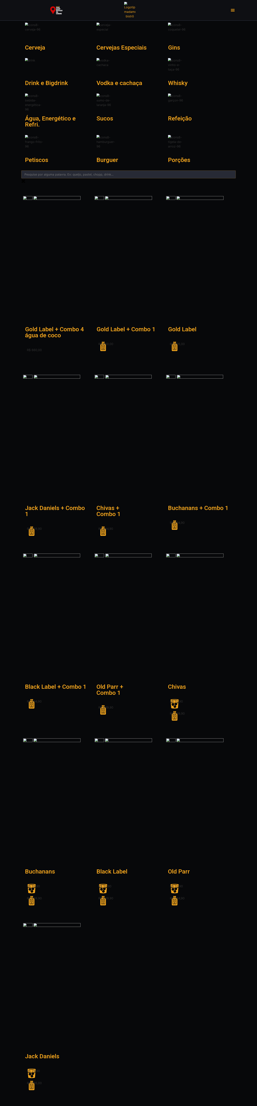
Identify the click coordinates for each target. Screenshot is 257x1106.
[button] (233, 10)
